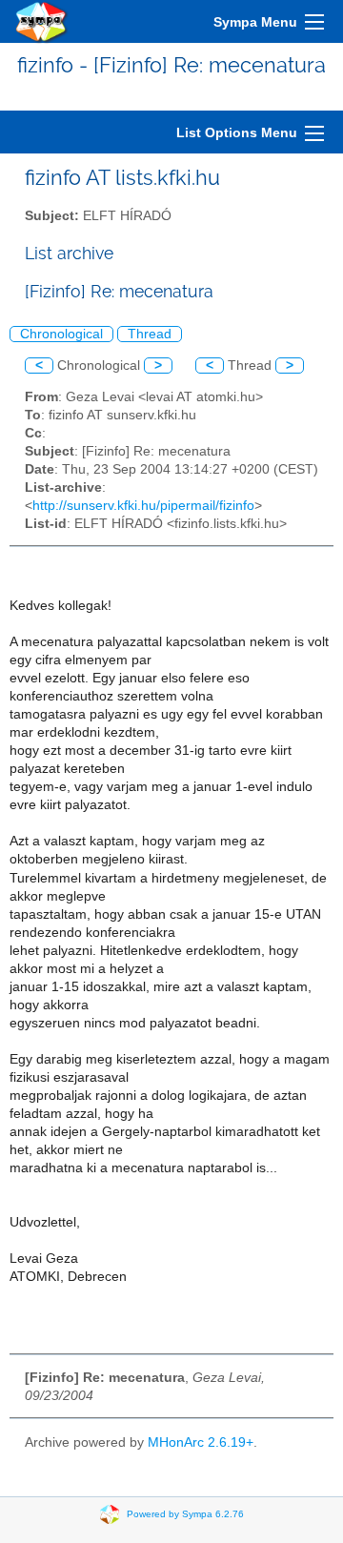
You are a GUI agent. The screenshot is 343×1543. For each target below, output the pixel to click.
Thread (150, 334)
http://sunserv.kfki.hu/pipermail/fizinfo (143, 505)
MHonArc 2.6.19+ (200, 1442)
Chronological (61, 334)
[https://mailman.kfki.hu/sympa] (42, 21)
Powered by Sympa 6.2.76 (185, 1514)
